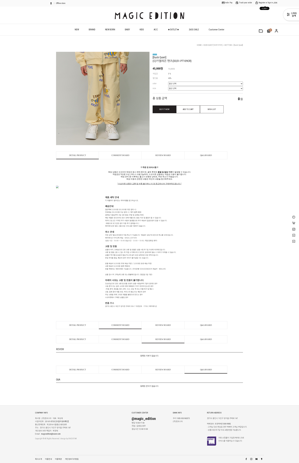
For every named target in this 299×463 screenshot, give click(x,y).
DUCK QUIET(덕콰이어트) (213, 45)
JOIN (275, 3)
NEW (77, 29)
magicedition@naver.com (51, 434)
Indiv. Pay (228, 3)
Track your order (245, 3)
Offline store (60, 3)
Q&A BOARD (206, 155)
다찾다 (291, 15)
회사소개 (38, 459)
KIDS (142, 29)
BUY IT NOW (164, 109)
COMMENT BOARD (120, 155)
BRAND (92, 29)
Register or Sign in (265, 3)
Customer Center (216, 29)
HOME (199, 45)
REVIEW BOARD (163, 155)
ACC (156, 29)
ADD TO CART (188, 109)
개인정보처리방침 (72, 459)
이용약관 (58, 459)
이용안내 (48, 459)
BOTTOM (228, 45)
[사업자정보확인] (62, 421)
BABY (127, 29)
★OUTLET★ (173, 29)
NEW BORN (110, 29)
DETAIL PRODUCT (77, 155)
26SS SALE (194, 29)
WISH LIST (212, 109)
